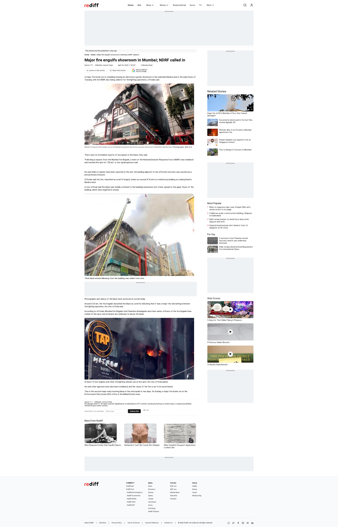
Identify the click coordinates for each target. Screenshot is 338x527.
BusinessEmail (179, 5)
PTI (91, 65)
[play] (230, 309)
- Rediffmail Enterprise (134, 492)
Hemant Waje (108, 65)
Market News (175, 492)
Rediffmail (130, 486)
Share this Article (119, 70)
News (148, 5)
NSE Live (173, 489)
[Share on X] (233, 523)
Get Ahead (152, 502)
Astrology (151, 508)
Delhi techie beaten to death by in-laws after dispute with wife (229, 220)
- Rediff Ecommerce (133, 496)
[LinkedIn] (252, 523)
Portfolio (173, 499)
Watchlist (173, 496)
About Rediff (88, 523)
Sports (150, 496)
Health (194, 486)
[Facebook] (238, 523)
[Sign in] (251, 5)
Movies (151, 492)
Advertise (102, 523)
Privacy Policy (117, 523)
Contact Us (168, 523)
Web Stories (213, 298)
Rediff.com (188, 523)
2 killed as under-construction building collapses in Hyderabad (230, 214)
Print (147, 410)
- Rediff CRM (130, 502)
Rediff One (130, 489)
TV (200, 5)
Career (194, 492)
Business (151, 489)
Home (130, 5)
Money (163, 5)
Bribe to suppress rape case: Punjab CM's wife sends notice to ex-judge (229, 208)
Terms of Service (133, 523)
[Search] (245, 5)
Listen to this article (97, 70)
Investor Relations (152, 523)
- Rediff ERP (130, 505)
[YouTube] (248, 523)
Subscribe (134, 411)
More (209, 5)
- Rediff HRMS (131, 499)
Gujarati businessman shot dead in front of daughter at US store (228, 226)
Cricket (150, 499)
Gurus (192, 5)
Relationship (196, 496)
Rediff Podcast (153, 511)
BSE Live (173, 486)
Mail (139, 5)
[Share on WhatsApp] (229, 523)
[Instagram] (243, 523)
